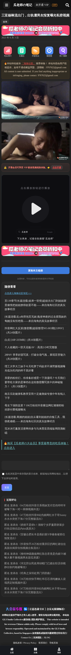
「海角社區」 (28, 63)
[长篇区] (21, 52)
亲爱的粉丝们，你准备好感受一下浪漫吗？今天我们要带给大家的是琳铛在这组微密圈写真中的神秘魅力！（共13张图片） (35, 382)
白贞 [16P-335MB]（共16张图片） (24, 339)
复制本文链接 (35, 270)
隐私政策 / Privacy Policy (24, 643)
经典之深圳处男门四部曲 (35, 573)
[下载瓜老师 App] (55, 5)
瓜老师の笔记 (22, 5)
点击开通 (57, 167)
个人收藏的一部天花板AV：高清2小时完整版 (31, 347)
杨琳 (5, 22)
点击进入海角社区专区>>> (18, 293)
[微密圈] (49, 52)
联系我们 (43, 643)
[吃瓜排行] (7, 52)
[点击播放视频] (36, 209)
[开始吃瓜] (35, 52)
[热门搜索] (63, 52)
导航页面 (53, 643)
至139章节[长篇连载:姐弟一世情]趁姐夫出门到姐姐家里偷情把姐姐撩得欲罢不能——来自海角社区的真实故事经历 (35, 305)
